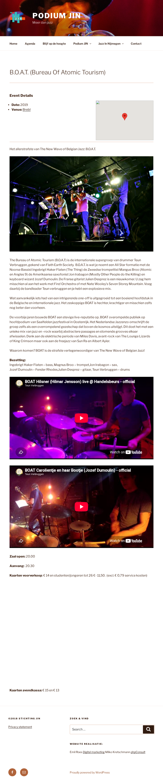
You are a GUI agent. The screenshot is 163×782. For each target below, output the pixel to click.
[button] (124, 116)
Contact (136, 43)
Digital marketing (94, 752)
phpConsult (138, 752)
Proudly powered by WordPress (90, 772)
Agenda (30, 43)
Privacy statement (20, 726)
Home (13, 43)
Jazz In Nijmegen (109, 43)
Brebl (27, 109)
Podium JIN (80, 43)
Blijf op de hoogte (54, 43)
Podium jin (56, 15)
